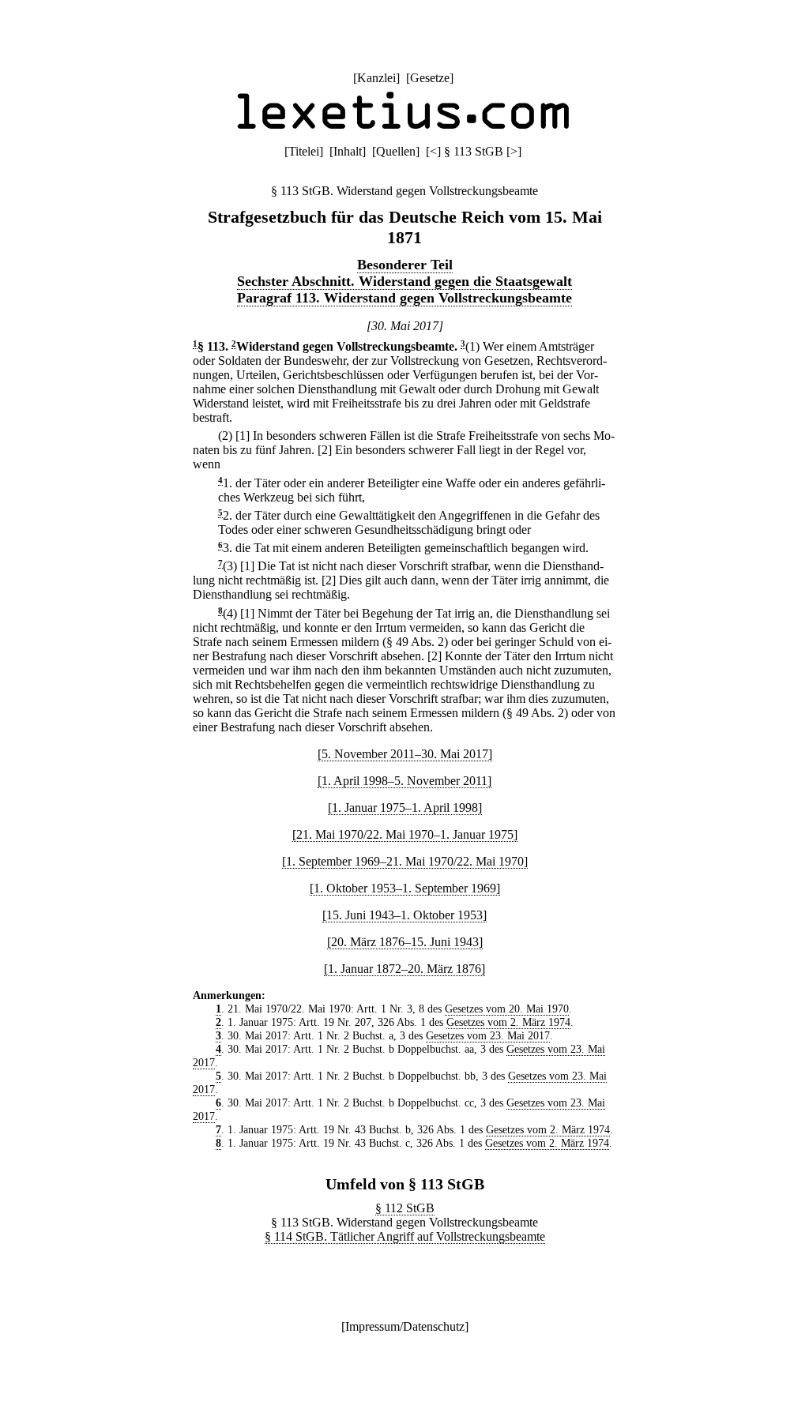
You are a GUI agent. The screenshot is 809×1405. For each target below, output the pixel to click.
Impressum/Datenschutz (405, 1326)
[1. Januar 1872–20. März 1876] (404, 968)
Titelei (303, 151)
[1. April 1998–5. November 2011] (404, 780)
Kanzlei (376, 78)
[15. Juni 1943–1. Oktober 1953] (404, 915)
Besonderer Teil (405, 264)
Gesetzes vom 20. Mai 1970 (507, 1008)
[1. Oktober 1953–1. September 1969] (405, 888)
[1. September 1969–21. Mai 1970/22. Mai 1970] (405, 861)
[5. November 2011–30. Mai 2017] (405, 754)
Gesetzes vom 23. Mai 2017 (488, 1035)
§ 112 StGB (405, 1208)
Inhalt (347, 151)
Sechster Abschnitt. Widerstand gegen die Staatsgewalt (404, 281)
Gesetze (430, 78)
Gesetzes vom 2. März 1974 (508, 1022)
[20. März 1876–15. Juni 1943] (405, 942)
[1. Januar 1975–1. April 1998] (405, 807)
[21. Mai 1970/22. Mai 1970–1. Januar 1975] (404, 834)
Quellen (396, 151)
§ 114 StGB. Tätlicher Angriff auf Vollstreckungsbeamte (405, 1236)
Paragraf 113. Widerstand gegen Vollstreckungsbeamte (404, 298)
